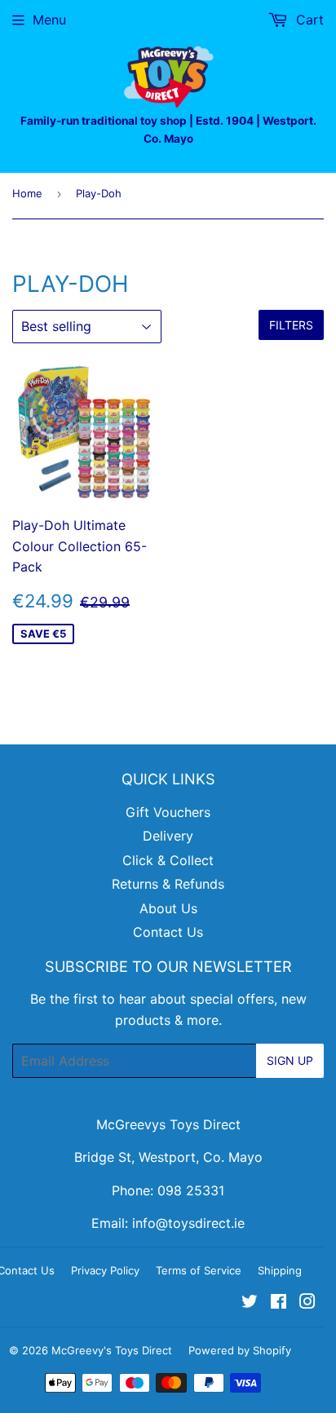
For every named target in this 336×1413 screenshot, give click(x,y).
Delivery (168, 836)
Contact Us (168, 932)
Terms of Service (198, 1270)
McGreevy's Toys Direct (111, 1350)
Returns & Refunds (168, 884)
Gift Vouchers (168, 812)
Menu (49, 19)
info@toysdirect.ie (188, 1223)
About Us (168, 908)
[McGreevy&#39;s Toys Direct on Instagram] (307, 1303)
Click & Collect (168, 860)
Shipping (280, 1270)
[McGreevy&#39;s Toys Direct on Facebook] (278, 1303)
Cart (308, 19)
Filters (291, 325)
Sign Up (290, 1060)
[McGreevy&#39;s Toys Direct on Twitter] (249, 1303)
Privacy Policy (105, 1270)
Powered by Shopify (239, 1350)
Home (27, 193)
